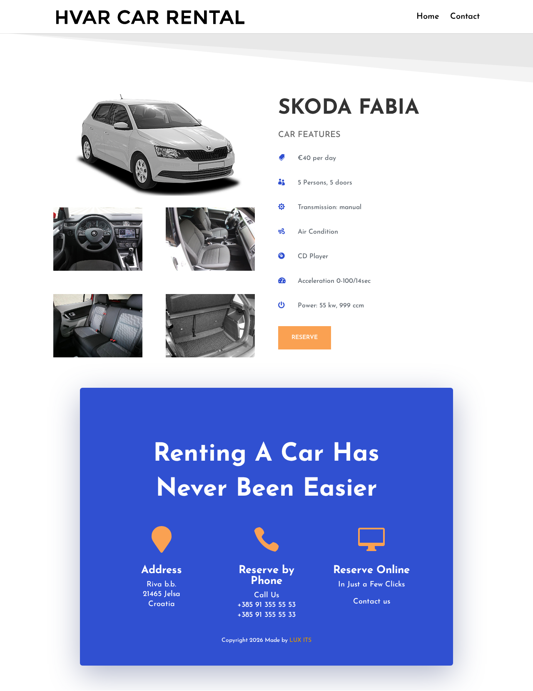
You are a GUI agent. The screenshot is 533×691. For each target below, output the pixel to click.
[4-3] (210, 355)
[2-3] (210, 268)
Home (427, 17)
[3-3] (97, 355)
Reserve (304, 337)
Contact (465, 17)
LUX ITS (300, 640)
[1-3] (97, 268)
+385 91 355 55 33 (266, 615)
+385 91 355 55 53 (266, 605)
